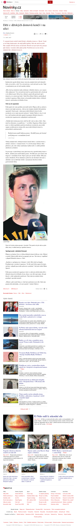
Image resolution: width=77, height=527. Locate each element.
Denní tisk (64, 13)
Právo (4, 33)
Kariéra (21, 522)
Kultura (50, 10)
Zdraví (20, 344)
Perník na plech (42, 504)
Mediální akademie (31, 522)
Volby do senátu (7, 502)
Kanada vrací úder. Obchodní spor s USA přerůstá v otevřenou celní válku (31, 303)
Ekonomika (55, 10)
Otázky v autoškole (67, 502)
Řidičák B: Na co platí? (68, 500)
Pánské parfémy (38, 516)
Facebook (5, 522)
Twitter (11, 522)
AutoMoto (12, 13)
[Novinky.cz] (12, 8)
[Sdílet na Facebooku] (44, 289)
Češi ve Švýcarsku (55, 500)
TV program (58, 13)
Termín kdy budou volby (9, 500)
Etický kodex (41, 522)
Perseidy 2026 (39, 509)
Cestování (21, 13)
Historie (27, 13)
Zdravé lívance (42, 497)
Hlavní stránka (6, 10)
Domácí (17, 10)
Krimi (46, 10)
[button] (25, 65)
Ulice (23, 293)
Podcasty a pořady (33, 13)
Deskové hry (54, 514)
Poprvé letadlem (55, 495)
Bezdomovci (28, 293)
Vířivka (67, 511)
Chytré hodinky (67, 514)
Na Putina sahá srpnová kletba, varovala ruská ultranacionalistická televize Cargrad (33, 328)
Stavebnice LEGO (29, 514)
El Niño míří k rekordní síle (48, 416)
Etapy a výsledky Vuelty (20, 495)
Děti (19, 293)
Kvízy (44, 13)
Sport (40, 13)
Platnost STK (66, 504)
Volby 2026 (5, 493)
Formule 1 (29, 502)
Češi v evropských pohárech (58, 509)
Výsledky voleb (6, 497)
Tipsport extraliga (31, 497)
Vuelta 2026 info (19, 493)
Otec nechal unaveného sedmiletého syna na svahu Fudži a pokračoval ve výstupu (32, 316)
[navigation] (2, 2)
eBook (37, 34)
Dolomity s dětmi (55, 504)
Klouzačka (42, 511)
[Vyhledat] (50, 2)
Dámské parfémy (39, 514)
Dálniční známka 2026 (68, 495)
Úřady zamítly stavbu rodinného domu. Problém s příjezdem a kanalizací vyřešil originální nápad (31, 396)
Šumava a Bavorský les (56, 497)
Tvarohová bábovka (43, 500)
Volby (21, 10)
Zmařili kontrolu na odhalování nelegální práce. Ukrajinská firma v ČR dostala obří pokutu (32, 381)
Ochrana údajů (48, 522)
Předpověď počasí (30, 509)
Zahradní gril (62, 511)
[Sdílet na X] (46, 289)
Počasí (52, 13)
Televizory (60, 514)
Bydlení (20, 399)
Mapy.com (22, 509)
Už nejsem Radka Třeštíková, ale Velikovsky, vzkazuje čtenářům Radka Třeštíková (32, 354)
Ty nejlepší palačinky (44, 493)
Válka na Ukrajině (34, 10)
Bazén (15, 511)
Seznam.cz (72, 2)
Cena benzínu (47, 509)
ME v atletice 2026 (31, 500)
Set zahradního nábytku (52, 511)
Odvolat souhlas (57, 522)
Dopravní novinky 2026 (68, 497)
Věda (17, 13)
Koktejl (65, 10)
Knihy (20, 356)
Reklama (16, 522)
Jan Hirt (17, 497)
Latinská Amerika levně (56, 502)
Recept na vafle (42, 502)
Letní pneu (47, 514)
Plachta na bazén (22, 511)
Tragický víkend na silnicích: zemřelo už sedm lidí (12, 452)
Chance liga (30, 493)
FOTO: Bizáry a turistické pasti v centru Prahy (62, 452)
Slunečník (36, 511)
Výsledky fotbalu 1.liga (32, 495)
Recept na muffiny (43, 495)
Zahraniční (26, 10)
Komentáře (41, 10)
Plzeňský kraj (22, 385)
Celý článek (49, 424)
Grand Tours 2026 (19, 504)
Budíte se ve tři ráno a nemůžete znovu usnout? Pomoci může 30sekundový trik (31, 341)
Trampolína (30, 511)
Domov (15, 293)
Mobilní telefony (20, 514)
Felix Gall (17, 502)
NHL (28, 504)
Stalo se (13, 10)
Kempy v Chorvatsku (56, 493)
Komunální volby (7, 504)
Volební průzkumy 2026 (8, 495)
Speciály (48, 13)
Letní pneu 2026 (67, 493)
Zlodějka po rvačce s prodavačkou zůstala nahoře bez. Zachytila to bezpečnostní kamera (33, 366)
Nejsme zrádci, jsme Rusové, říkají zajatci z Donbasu (38, 452)
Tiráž (25, 522)
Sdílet (42, 34)
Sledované (69, 13)
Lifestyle (61, 10)
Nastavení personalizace (68, 522)
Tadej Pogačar (18, 500)
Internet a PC (6, 13)
